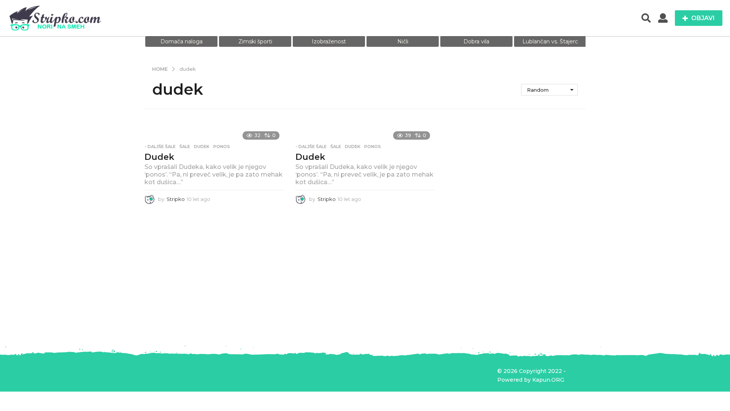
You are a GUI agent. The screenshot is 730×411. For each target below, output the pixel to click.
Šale (184, 146)
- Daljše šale (160, 146)
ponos (221, 146)
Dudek (159, 157)
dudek (201, 146)
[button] (646, 18)
